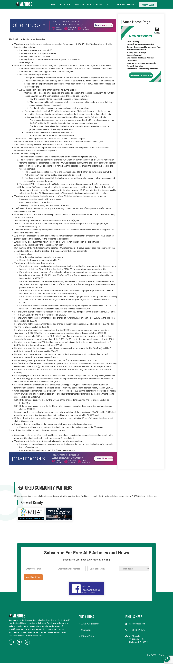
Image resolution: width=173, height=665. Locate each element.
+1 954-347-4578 (137, 630)
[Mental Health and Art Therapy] (31, 519)
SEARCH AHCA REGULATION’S (125, 4)
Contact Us (86, 630)
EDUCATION (64, 4)
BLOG (109, 4)
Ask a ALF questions (90, 624)
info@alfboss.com (137, 624)
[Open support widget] (166, 658)
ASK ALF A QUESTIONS (94, 4)
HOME (53, 4)
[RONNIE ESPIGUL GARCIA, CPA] (59, 519)
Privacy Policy (87, 636)
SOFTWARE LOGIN (148, 4)
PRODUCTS (77, 4)
